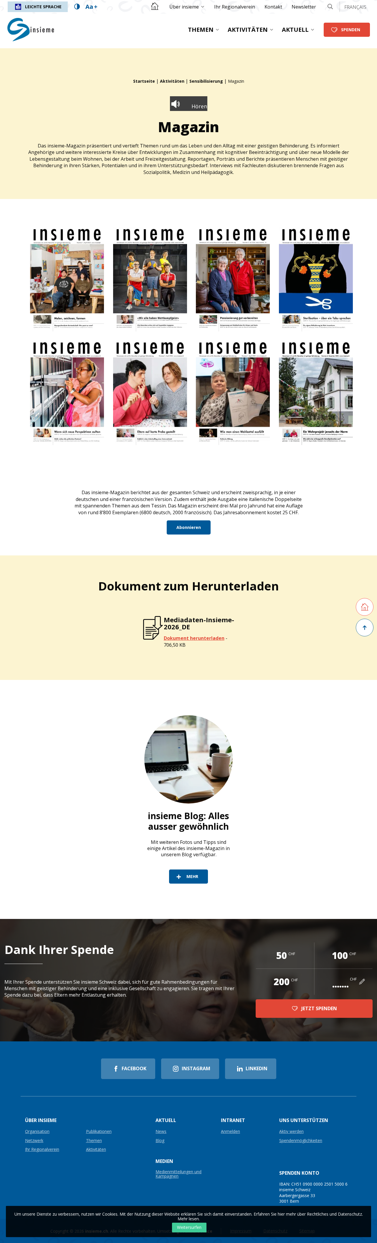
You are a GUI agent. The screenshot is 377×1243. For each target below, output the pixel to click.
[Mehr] (188, 759)
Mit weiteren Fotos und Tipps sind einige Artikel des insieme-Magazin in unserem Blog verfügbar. (188, 848)
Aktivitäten (248, 30)
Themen (201, 30)
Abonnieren (188, 527)
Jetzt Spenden (319, 1008)
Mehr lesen (188, 1219)
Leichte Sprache (43, 6)
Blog (160, 1140)
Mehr (192, 876)
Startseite (144, 81)
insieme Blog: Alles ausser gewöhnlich (188, 821)
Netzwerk (34, 1140)
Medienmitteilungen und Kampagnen (178, 1174)
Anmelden (230, 1131)
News (161, 1131)
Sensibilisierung (206, 81)
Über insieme (184, 7)
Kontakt (273, 7)
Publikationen (99, 1131)
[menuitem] (187, 6)
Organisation (37, 1131)
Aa (91, 7)
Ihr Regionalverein (234, 7)
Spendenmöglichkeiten (300, 1140)
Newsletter (304, 7)
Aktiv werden (291, 1131)
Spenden (350, 29)
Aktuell (295, 30)
